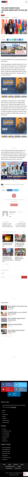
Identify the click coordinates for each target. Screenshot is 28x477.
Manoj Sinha (4, 459)
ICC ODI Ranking (5, 433)
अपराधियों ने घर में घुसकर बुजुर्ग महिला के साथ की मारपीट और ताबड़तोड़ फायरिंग (7, 225)
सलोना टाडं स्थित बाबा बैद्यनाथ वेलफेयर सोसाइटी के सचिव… (16, 331)
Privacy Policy (9, 468)
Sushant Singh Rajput (6, 447)
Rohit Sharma (5, 440)
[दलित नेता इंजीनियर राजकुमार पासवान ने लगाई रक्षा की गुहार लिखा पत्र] (4, 320)
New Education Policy (6, 457)
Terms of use (18, 468)
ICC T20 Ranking (5, 435)
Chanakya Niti (5, 414)
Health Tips (4, 418)
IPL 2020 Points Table (6, 431)
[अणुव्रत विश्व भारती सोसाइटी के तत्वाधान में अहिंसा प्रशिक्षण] (20, 252)
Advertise (16, 464)
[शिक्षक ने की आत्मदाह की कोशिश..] (4, 326)
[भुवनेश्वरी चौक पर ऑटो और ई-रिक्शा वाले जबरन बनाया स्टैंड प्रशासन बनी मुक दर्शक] (7, 252)
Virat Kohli (4, 439)
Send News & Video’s (10, 466)
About (9, 464)
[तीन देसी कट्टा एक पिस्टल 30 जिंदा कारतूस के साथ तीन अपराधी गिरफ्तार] (20, 238)
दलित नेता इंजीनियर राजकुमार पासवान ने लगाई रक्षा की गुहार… (16, 319)
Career (22, 464)
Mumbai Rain (5, 455)
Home (4, 464)
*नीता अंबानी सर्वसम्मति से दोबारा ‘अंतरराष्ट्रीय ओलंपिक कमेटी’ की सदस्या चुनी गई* (14, 184)
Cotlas (17, 474)
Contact (19, 466)
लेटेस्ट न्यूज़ (2, 15)
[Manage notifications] (25, 474)
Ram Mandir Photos (6, 449)
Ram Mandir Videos (6, 451)
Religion (4, 410)
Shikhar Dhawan (5, 437)
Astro (3, 412)
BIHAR (4, 235)
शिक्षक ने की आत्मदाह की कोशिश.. (15, 324)
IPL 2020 (4, 429)
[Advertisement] (14, 143)
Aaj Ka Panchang (5, 422)
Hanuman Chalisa (5, 420)
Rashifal (3, 416)
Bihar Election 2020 (6, 453)
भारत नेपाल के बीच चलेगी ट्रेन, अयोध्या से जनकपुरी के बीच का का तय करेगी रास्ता (20, 225)
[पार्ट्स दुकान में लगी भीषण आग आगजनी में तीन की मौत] (7, 238)
